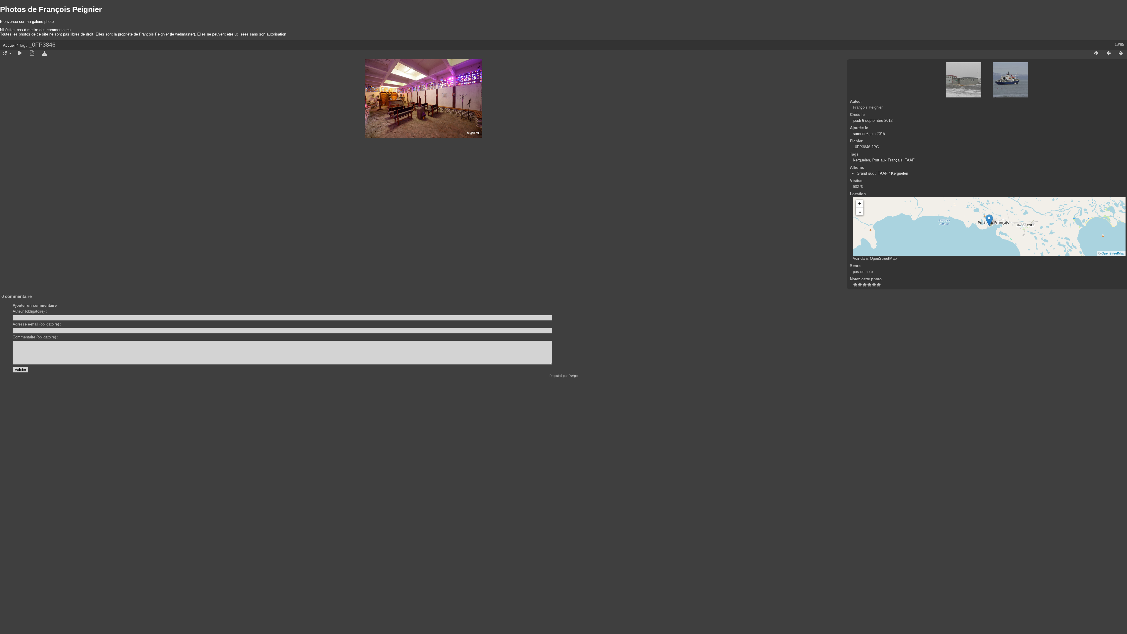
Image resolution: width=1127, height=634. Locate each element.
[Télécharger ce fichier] (44, 53)
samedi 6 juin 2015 (869, 133)
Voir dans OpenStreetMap (875, 258)
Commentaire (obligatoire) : (35, 337)
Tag (22, 45)
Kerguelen (861, 160)
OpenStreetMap (1112, 253)
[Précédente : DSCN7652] (1108, 53)
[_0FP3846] (989, 220)
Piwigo (573, 375)
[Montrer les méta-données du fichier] (32, 53)
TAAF (910, 160)
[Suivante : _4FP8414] (1121, 53)
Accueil (9, 45)
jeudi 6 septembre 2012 (873, 120)
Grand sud (865, 173)
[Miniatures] (1096, 53)
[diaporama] (20, 53)
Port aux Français (887, 160)
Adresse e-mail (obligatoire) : (37, 324)
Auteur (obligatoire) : (30, 311)
